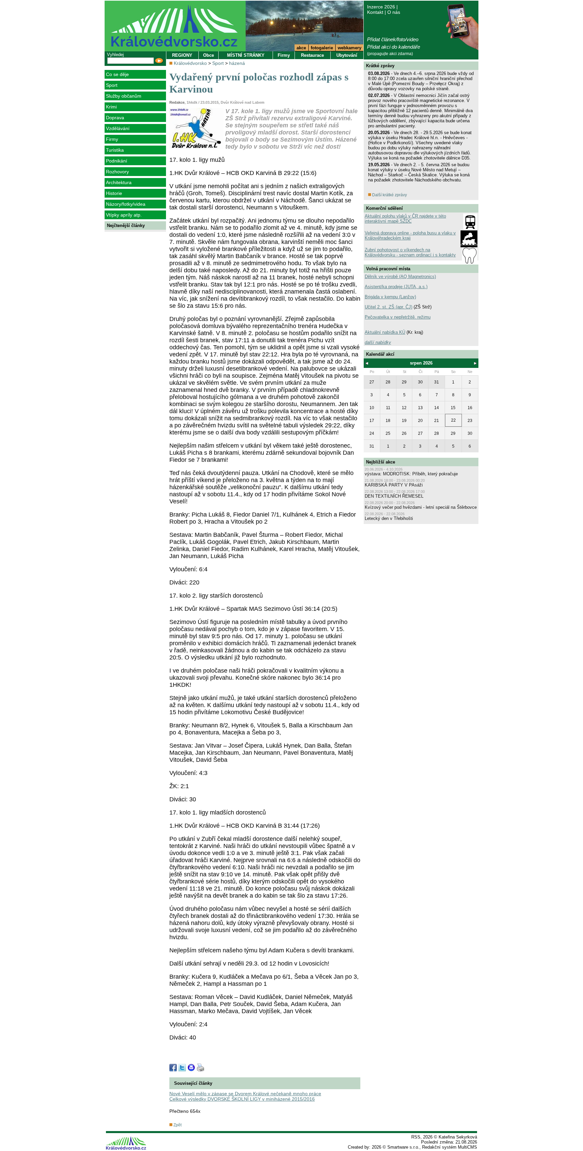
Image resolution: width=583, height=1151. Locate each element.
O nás (393, 12)
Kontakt (375, 12)
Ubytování (346, 55)
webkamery (349, 47)
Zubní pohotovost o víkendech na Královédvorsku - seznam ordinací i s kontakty (410, 252)
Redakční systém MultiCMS (449, 1147)
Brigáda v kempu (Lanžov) (390, 296)
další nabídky (378, 342)
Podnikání (116, 161)
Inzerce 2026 (381, 6)
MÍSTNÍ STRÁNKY (246, 55)
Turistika (115, 150)
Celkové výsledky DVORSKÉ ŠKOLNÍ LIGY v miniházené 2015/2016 (242, 1099)
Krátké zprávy (380, 65)
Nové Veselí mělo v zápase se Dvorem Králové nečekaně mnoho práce (245, 1093)
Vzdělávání (118, 128)
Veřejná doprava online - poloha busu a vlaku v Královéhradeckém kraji (410, 235)
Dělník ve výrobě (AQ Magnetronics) (400, 276)
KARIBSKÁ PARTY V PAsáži (394, 484)
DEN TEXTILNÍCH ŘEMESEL (394, 496)
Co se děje (117, 74)
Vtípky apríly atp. (124, 215)
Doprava (115, 117)
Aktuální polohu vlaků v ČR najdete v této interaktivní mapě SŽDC (405, 219)
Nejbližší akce (380, 462)
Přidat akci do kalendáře (393, 47)
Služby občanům (123, 96)
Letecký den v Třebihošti (389, 518)
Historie (114, 193)
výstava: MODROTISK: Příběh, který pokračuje (411, 473)
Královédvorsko (190, 63)
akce (301, 47)
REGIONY (182, 55)
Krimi (111, 106)
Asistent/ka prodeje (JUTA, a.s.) (396, 286)
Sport (111, 85)
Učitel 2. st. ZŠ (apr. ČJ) (388, 306)
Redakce (177, 102)
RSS (415, 1137)
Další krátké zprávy (389, 195)
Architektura (119, 182)
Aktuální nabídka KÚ (385, 332)
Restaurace (312, 55)
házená (237, 63)
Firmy (112, 139)
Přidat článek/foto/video (392, 39)
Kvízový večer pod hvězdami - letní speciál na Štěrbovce (421, 507)
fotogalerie (322, 47)
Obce (208, 55)
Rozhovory (117, 171)
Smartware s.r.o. (403, 1147)
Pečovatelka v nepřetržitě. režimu (398, 317)
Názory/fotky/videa (125, 204)
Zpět (177, 1125)
